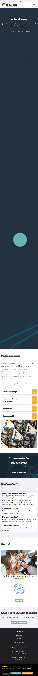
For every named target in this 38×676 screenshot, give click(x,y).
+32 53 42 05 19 (22, 654)
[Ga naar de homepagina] (9, 5)
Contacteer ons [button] (19, 472)
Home (9, 31)
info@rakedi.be (19, 659)
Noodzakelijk (16, 673)
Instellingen (6, 673)
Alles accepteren (27, 673)
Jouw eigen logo (10, 392)
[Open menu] (34, 5)
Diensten (16, 31)
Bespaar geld (8, 416)
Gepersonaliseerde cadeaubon (11, 400)
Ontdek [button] (19, 600)
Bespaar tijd (8, 409)
